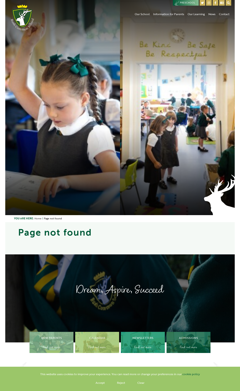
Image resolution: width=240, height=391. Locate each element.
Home (37, 218)
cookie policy (191, 374)
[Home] (22, 17)
